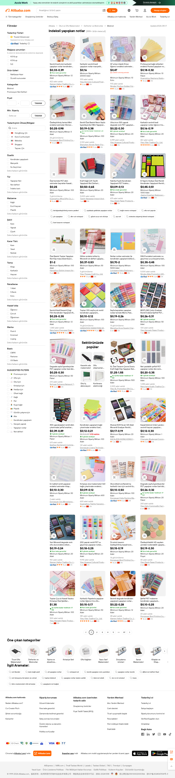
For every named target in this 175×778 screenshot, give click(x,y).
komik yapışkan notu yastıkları (98, 672)
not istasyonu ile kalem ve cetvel (24, 678)
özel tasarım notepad (61, 223)
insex (135, 678)
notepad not (74, 672)
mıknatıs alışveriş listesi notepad (141, 217)
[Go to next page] (129, 632)
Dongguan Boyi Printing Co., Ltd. (62, 140)
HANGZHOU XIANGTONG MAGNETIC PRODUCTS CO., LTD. (92, 328)
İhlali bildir (111, 729)
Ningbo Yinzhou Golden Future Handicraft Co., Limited (122, 86)
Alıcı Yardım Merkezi (115, 703)
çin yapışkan (58, 217)
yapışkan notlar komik (126, 672)
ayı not (118, 217)
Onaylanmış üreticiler (82, 706)
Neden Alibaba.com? (14, 703)
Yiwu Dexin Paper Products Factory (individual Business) (122, 201)
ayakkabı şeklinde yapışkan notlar (99, 210)
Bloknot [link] (110, 26)
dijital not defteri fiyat (150, 672)
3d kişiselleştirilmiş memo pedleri (66, 210)
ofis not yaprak (149, 210)
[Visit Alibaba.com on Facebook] (142, 734)
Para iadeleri (112, 719)
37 (124, 632)
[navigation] (26, 329)
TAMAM (38, 103)
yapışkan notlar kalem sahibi (75, 678)
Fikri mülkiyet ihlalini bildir (118, 724)
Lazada (88, 765)
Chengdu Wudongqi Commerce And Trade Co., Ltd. (153, 439)
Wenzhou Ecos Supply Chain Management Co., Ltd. (122, 328)
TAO (109, 765)
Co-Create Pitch (12, 708)
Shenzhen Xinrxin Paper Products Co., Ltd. (92, 145)
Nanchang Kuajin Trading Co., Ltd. (153, 386)
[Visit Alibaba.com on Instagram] (159, 734)
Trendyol (116, 765)
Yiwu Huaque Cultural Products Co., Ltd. (122, 142)
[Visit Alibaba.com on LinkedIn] (148, 734)
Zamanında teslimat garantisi (51, 713)
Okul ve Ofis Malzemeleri (69, 26)
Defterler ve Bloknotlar (93, 26)
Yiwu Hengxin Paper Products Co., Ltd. (153, 330)
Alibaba (52, 26)
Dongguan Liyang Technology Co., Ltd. (92, 448)
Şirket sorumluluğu (13, 713)
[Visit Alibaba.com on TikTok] (170, 734)
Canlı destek (112, 708)
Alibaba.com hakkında (15, 697)
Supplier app (68, 753)
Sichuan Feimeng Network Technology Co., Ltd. (62, 384)
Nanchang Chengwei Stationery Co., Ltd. (62, 330)
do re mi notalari (118, 678)
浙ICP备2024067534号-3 (157, 774)
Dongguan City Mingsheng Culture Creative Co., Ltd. (62, 502)
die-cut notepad (77, 217)
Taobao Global (99, 765)
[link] (171, 752)
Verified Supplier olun (150, 719)
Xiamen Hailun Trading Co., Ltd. (62, 84)
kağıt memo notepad (128, 210)
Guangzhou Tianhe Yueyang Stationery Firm (92, 504)
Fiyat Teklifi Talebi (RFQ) (83, 711)
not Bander (16, 672)
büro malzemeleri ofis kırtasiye (23, 684)
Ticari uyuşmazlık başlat (117, 713)
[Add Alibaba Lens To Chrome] (42, 753)
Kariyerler (9, 719)
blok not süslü (99, 678)
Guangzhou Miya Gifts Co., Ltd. (62, 199)
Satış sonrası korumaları (49, 719)
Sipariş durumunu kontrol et (153, 713)
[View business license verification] (112, 774)
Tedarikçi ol (146, 703)
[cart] (137, 11)
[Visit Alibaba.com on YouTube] (164, 734)
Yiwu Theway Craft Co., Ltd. (91, 274)
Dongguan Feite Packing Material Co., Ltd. (122, 498)
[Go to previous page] (85, 632)
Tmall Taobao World (74, 765)
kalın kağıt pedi (34, 672)
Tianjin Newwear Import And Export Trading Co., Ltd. (92, 199)
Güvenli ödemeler (46, 703)
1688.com (59, 765)
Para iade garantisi (47, 708)
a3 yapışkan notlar (55, 672)
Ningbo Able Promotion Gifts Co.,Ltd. (153, 274)
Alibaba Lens (20, 753)
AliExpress (48, 765)
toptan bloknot (50, 678)
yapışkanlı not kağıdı (51, 684)
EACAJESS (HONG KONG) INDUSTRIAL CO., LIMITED (122, 439)
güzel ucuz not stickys (99, 217)
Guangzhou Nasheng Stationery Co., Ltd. (153, 78)
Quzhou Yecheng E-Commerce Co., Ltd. (62, 445)
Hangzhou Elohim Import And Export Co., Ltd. (62, 270)
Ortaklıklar (145, 724)
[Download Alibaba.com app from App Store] (140, 753)
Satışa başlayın (147, 708)
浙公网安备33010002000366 (132, 774)
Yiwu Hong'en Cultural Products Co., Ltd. (92, 82)
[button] (104, 10)
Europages (127, 765)
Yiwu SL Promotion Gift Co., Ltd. (122, 389)
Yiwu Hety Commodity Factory (153, 506)
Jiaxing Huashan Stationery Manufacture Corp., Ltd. (153, 195)
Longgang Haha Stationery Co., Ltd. (122, 270)
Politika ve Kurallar (47, 732)
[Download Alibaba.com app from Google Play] (160, 753)
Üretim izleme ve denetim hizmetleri (50, 725)
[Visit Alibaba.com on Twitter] (153, 734)
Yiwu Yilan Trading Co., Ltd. (151, 142)
